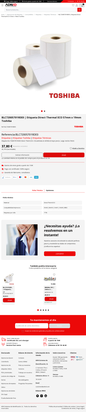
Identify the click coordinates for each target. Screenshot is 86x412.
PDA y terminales (6, 372)
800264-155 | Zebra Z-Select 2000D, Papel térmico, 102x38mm (50, 288)
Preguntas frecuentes (25, 383)
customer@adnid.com (43, 387)
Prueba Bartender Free (8, 398)
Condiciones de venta (68, 408)
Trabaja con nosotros (25, 372)
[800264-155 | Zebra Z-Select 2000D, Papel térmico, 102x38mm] (50, 279)
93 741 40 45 (80, 1)
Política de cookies (70, 406)
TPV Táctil (4, 394)
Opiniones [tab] (50, 190)
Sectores (21, 369)
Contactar (71, 1)
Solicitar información (22, 155)
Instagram (41, 396)
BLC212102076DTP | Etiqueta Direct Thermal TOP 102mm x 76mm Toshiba (8, 288)
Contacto (21, 358)
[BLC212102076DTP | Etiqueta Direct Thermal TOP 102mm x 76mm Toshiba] (8, 279)
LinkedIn (45, 396)
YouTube (37, 396)
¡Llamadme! (60, 254)
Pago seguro (81, 408)
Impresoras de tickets (8, 391)
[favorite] (73, 5)
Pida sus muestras (24, 365)
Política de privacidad (55, 406)
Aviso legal (80, 406)
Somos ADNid (22, 362)
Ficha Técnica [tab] (37, 190)
